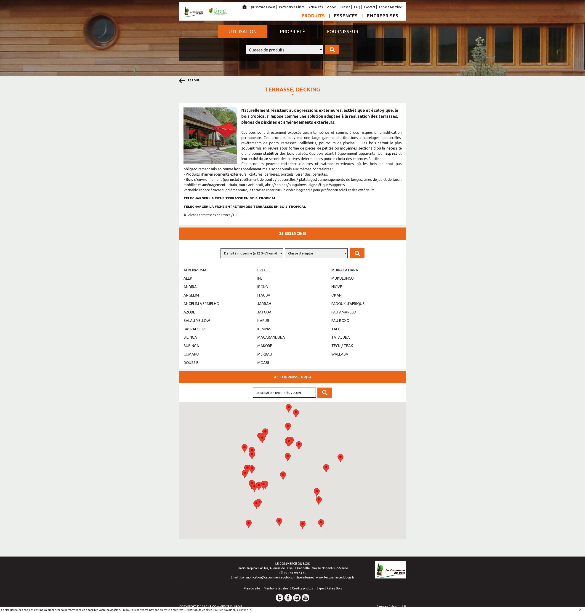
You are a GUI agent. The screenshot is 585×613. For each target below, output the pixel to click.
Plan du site (252, 588)
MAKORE (264, 346)
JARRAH (264, 304)
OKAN (336, 295)
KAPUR (263, 321)
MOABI (263, 363)
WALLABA (339, 354)
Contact (369, 7)
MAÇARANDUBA (271, 337)
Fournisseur (342, 31)
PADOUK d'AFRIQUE (347, 304)
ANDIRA (190, 287)
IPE (259, 278)
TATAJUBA (340, 337)
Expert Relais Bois (329, 588)
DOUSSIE (190, 363)
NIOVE (336, 287)
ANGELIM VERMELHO (201, 304)
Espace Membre (390, 7)
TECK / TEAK (342, 346)
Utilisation (243, 31)
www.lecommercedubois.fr (335, 577)
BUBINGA (191, 346)
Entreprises (382, 16)
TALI (335, 329)
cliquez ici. (245, 609)
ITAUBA (263, 295)
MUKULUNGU (342, 278)
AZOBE (189, 312)
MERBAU (264, 354)
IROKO (262, 287)
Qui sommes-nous (262, 7)
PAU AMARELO (343, 312)
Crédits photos (302, 588)
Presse (345, 7)
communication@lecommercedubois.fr (267, 577)
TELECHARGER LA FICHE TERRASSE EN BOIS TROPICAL (229, 198)
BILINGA (190, 337)
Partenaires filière (292, 7)
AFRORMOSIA (195, 270)
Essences (346, 16)
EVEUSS (264, 270)
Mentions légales (276, 588)
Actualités (315, 7)
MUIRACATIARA (344, 270)
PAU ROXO (340, 321)
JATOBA (264, 312)
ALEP (187, 278)
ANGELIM (191, 295)
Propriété (292, 31)
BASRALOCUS (194, 329)
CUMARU (191, 354)
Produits (313, 16)
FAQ (357, 7)
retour (193, 80)
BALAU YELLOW (196, 321)
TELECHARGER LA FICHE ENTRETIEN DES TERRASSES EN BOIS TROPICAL (244, 207)
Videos (332, 7)
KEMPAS (264, 329)
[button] (288, 457)
